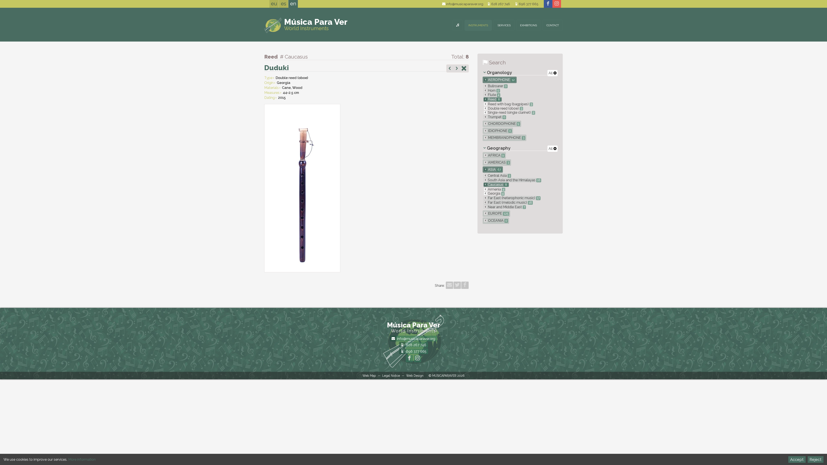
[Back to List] (464, 69)
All (551, 73)
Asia (494, 169)
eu (274, 3)
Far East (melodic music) (509, 202)
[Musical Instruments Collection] (457, 25)
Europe (497, 213)
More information (82, 459)
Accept (797, 459)
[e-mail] (449, 285)
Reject (815, 459)
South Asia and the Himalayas (513, 180)
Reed (493, 99)
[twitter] (457, 285)
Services (504, 25)
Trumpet (496, 117)
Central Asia (498, 176)
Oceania (497, 221)
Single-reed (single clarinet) (510, 112)
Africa (495, 155)
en (293, 3)
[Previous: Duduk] (449, 69)
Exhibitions (528, 25)
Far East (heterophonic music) (513, 198)
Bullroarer (497, 86)
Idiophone (499, 131)
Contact (552, 25)
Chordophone (503, 124)
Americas (498, 162)
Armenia (495, 189)
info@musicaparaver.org (464, 4)
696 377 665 (528, 4)
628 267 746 (500, 4)
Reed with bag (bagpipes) (509, 104)
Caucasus (497, 185)
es (283, 3)
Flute (493, 95)
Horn (493, 90)
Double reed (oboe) (504, 108)
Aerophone (501, 80)
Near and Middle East (506, 207)
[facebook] (548, 4)
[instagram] (556, 4)
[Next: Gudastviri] (457, 69)
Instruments (478, 25)
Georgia (495, 193)
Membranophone (505, 138)
